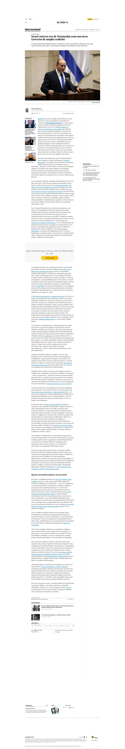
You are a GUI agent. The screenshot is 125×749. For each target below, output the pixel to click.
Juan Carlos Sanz (36, 108)
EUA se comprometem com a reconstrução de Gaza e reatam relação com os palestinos (57, 606)
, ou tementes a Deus (63, 425)
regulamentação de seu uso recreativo (59, 384)
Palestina (62, 625)
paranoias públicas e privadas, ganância (54, 567)
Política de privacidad (49, 746)
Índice (74, 746)
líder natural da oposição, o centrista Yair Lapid (48, 296)
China (97, 29)
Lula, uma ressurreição (91, 170)
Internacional (32, 29)
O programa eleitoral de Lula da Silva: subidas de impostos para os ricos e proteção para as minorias (91, 174)
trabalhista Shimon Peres (46, 319)
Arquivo (53, 705)
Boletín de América (30, 708)
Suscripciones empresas (67, 746)
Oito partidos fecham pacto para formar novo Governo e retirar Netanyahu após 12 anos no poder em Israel (30, 132)
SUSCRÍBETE (90, 19)
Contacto (26, 746)
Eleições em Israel (35, 34)
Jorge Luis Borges (48, 336)
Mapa (54, 746)
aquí (59, 631)
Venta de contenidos (31, 746)
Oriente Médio (91, 29)
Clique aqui (49, 258)
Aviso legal (37, 746)
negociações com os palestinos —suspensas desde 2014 (49, 392)
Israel (32, 625)
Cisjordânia (67, 625)
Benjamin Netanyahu (38, 625)
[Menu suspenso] (26, 22)
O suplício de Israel (29, 162)
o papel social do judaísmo (52, 404)
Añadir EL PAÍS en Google (69, 113)
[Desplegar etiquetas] (73, 626)
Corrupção (57, 625)
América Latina (78, 29)
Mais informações (34, 631)
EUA (99, 29)
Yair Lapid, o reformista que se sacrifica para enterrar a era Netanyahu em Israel (30, 148)
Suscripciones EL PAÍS (59, 746)
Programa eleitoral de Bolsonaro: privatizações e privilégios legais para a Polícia (91, 179)
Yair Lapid (45, 625)
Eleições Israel (51, 625)
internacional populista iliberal (57, 556)
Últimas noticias (87, 163)
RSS (72, 746)
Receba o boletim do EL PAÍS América (40, 599)
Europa (87, 29)
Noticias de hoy (78, 746)
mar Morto (41, 286)
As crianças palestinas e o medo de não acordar (56, 615)
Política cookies (42, 746)
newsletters (29, 705)
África (83, 29)
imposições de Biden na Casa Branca (43, 223)
